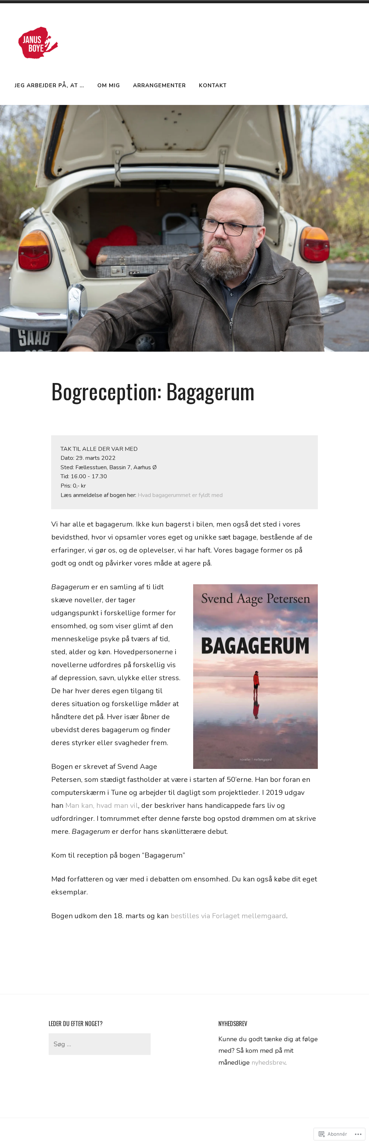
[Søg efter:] (100, 1044)
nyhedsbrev (268, 1062)
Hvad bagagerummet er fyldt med (180, 495)
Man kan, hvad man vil (101, 805)
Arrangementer (159, 85)
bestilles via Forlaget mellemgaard (228, 916)
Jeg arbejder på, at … (49, 85)
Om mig (108, 85)
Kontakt (213, 85)
